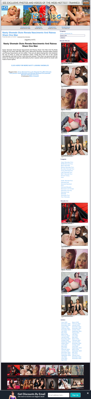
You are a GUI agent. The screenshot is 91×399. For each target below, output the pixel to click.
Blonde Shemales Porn (67, 167)
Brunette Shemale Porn (67, 169)
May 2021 (75, 337)
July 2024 (64, 331)
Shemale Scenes (52, 27)
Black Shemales (65, 165)
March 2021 (75, 339)
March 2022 (75, 322)
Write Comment (34, 76)
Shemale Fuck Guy (33, 74)
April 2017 (75, 354)
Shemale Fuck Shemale (65, 192)
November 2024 (65, 329)
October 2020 (76, 345)
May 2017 (75, 352)
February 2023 (65, 349)
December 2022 (65, 352)
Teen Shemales (65, 197)
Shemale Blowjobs (66, 187)
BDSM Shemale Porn (67, 164)
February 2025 (65, 328)
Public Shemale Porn (67, 180)
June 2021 (75, 336)
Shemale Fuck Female (67, 188)
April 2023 (64, 348)
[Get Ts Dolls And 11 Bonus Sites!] (45, 25)
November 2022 (65, 354)
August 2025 (64, 326)
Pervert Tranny (17, 73)
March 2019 (75, 349)
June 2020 (75, 346)
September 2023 (66, 342)
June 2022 (64, 358)
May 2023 (64, 346)
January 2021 (76, 342)
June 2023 (64, 345)
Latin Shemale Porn (36, 72)
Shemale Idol (39, 27)
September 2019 (77, 348)
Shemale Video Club (25, 27)
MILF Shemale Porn (66, 174)
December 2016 (76, 357)
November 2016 (76, 358)
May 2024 (64, 333)
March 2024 (64, 334)
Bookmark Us (68, 33)
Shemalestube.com (66, 27)
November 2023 (65, 339)
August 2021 (75, 333)
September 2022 (66, 355)
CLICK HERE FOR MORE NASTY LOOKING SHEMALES (30, 65)
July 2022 (64, 357)
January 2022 (76, 325)
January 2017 (76, 355)
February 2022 (76, 323)
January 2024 (65, 337)
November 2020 (76, 343)
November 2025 (65, 325)
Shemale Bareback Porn (37, 73)
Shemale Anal (26, 73)
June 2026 (64, 322)
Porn (62, 177)
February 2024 (65, 336)
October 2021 (76, 329)
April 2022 (64, 360)
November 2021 (76, 328)
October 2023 (65, 340)
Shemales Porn (65, 195)
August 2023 (64, 343)
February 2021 (76, 340)
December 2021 (76, 326)
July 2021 (75, 334)
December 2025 (65, 323)
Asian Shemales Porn (67, 162)
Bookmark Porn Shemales (24, 37)
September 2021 (77, 331)
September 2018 (77, 351)
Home (62, 33)
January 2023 (65, 351)
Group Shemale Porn (24, 72)
